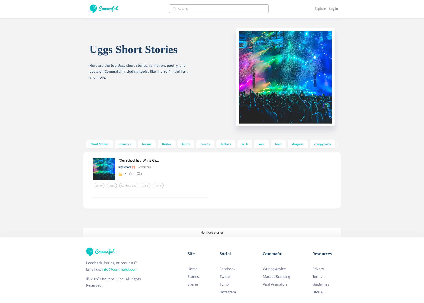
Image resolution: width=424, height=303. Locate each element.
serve (99, 185)
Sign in (193, 284)
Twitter (225, 276)
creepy (205, 144)
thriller (166, 144)
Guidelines (320, 284)
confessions (128, 185)
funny (186, 144)
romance (125, 144)
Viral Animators (275, 284)
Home (192, 268)
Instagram (228, 292)
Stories (193, 276)
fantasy (226, 144)
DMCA (317, 292)
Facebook (227, 268)
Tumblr (225, 284)
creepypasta (322, 144)
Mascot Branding (276, 276)
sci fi (245, 144)
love (261, 144)
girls (145, 185)
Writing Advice (274, 268)
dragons (297, 144)
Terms (317, 276)
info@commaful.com (120, 269)
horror (146, 144)
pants (158, 185)
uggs (112, 185)
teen (278, 144)
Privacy (318, 268)
